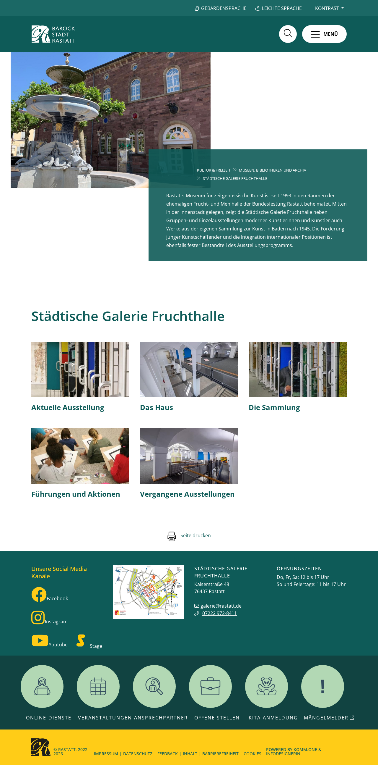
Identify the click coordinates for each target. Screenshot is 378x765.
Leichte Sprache (282, 8)
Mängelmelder (326, 717)
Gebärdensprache (224, 8)
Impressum (106, 753)
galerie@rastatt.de (221, 606)
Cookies (252, 753)
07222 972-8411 (219, 613)
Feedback (167, 753)
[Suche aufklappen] (288, 34)
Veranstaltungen (105, 717)
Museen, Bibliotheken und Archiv (272, 170)
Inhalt (190, 753)
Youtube (58, 644)
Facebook (57, 598)
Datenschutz (137, 753)
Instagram (56, 621)
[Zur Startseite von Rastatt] (53, 34)
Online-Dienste (48, 717)
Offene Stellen (217, 717)
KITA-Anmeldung (273, 717)
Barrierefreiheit (220, 753)
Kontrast (327, 8)
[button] (324, 34)
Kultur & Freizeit (214, 170)
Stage (96, 646)
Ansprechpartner (161, 717)
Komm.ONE (305, 749)
